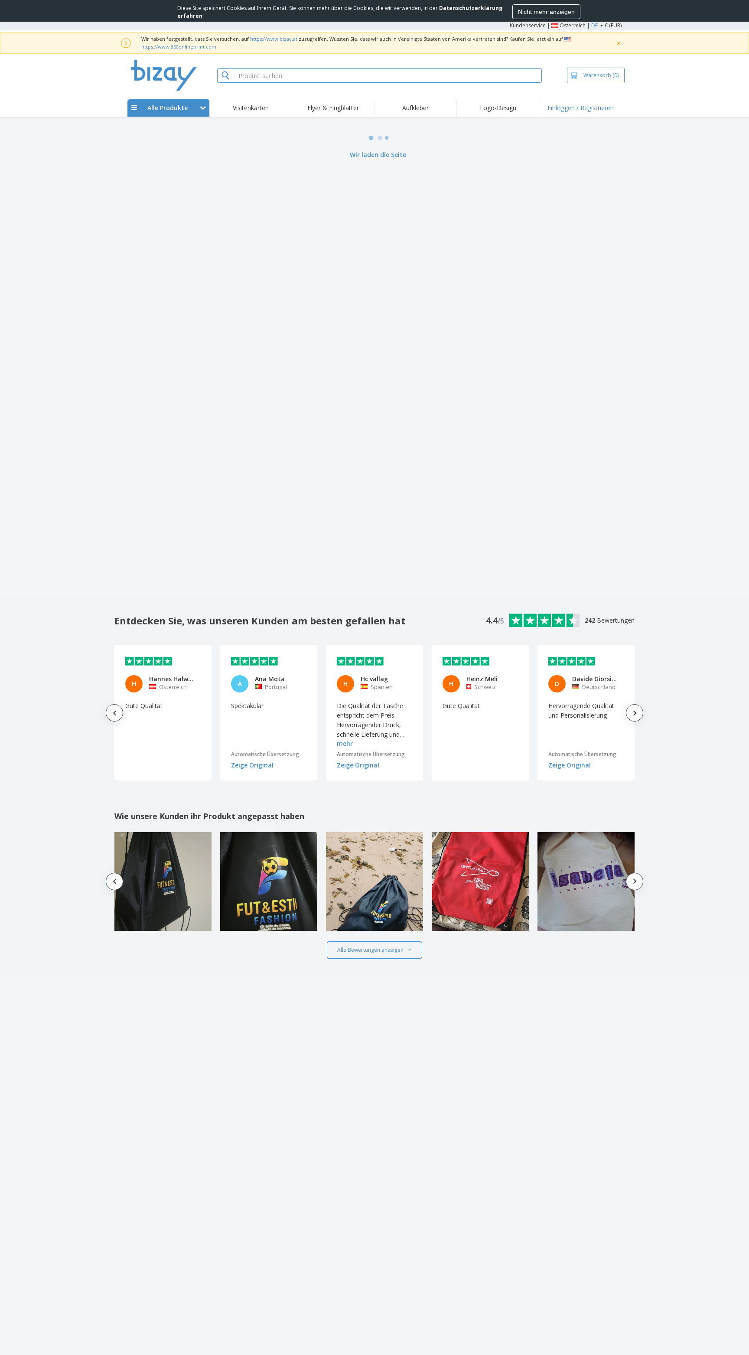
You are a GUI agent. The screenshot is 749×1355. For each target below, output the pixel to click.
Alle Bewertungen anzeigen (370, 949)
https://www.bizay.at (273, 39)
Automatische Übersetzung (265, 754)
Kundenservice (528, 25)
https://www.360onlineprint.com (178, 46)
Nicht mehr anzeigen (546, 11)
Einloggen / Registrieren (580, 108)
